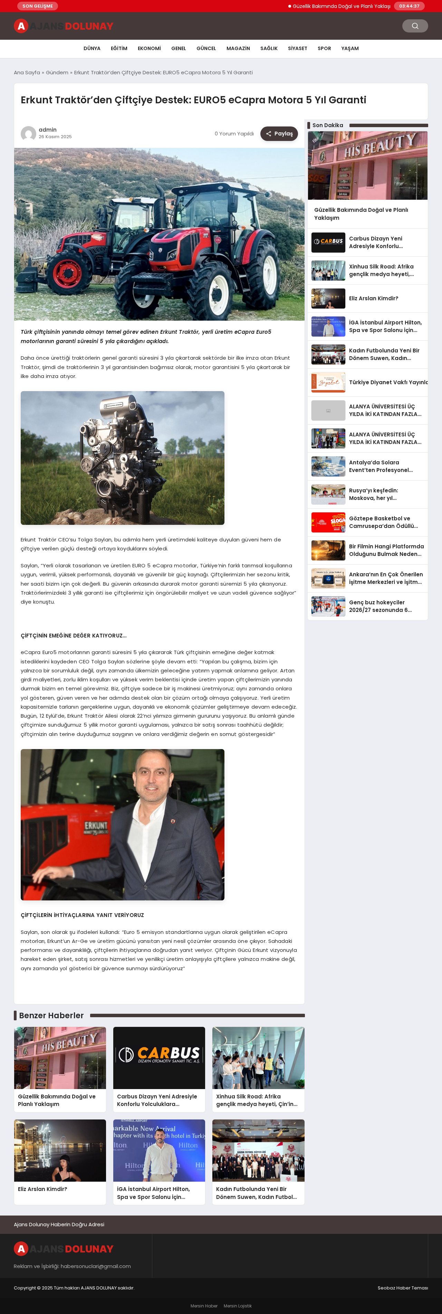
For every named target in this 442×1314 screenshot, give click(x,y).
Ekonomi (149, 48)
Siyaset (297, 48)
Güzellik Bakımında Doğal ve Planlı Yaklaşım (311, 6)
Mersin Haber (204, 1306)
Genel (178, 48)
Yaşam (350, 48)
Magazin (238, 48)
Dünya (92, 48)
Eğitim (119, 48)
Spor (324, 48)
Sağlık (269, 48)
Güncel (206, 48)
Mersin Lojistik (238, 1306)
